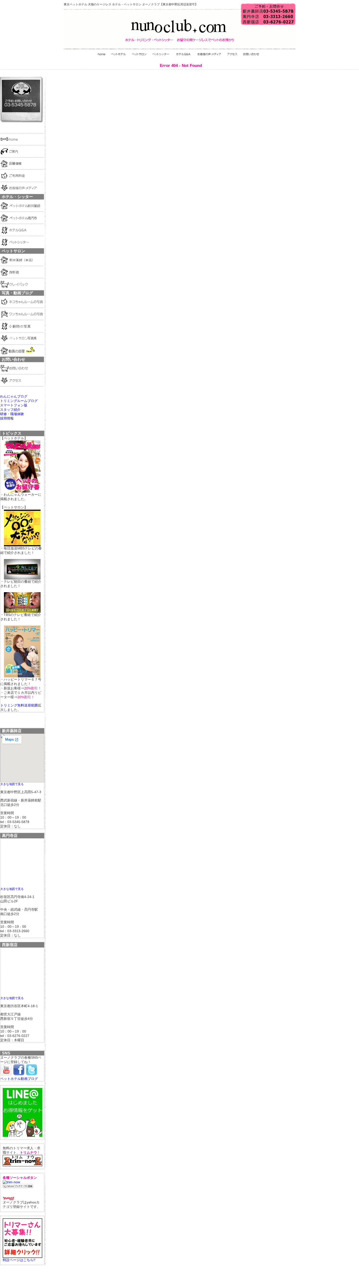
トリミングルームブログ (19, 401)
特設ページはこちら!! (19, 1260)
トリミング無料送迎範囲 (19, 705)
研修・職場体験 (12, 414)
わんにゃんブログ (13, 396)
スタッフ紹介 (10, 409)
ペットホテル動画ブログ (19, 1079)
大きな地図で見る (12, 784)
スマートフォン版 (13, 405)
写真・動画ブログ (17, 293)
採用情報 (7, 418)
